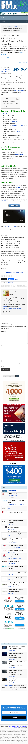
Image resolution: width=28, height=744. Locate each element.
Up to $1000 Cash (12, 542)
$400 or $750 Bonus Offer (14, 558)
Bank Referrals (6, 201)
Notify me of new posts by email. (9, 367)
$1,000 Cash (11, 586)
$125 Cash (10, 574)
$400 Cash (10, 535)
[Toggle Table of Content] (17, 99)
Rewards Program (19, 90)
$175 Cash (10, 579)
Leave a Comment (23, 62)
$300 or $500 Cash (13, 563)
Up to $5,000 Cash (13, 495)
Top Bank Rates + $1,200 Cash (16, 504)
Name (2, 346)
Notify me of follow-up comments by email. (12, 363)
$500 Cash (10, 524)
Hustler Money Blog (14, 5)
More (16, 279)
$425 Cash (10, 570)
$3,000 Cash (11, 509)
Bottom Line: (6, 106)
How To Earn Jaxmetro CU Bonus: (11, 103)
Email (2, 351)
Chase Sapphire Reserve (10, 226)
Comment (3, 331)
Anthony (5, 306)
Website (3, 356)
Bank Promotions (9, 282)
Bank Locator (15, 121)
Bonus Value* (8, 685)
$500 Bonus (11, 529)
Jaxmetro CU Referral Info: (9, 101)
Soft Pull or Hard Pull (17, 125)
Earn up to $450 (12, 514)
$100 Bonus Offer (12, 552)
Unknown (17, 131)
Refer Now (6, 114)
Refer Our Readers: (7, 105)
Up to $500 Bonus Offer (14, 547)
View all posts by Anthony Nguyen (12, 308)
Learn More (12, 650)
